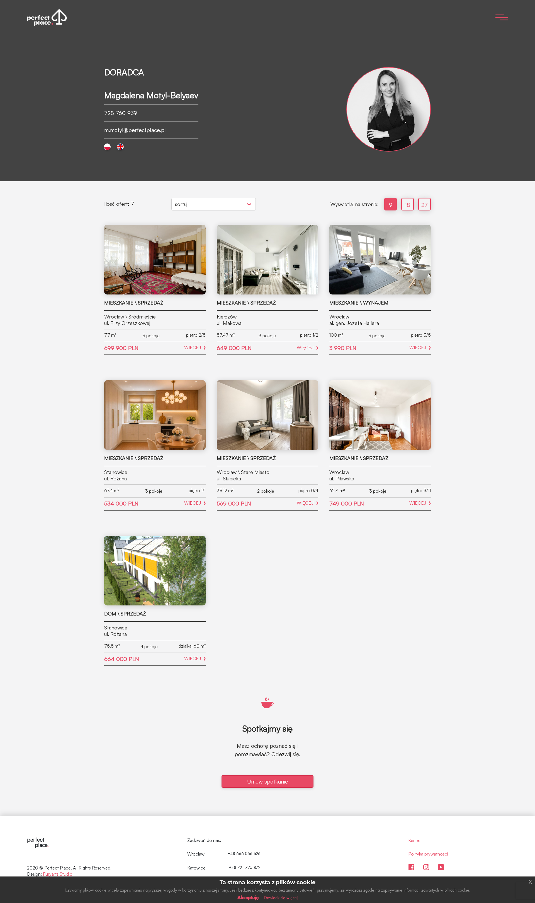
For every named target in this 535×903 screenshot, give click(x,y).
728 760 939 (120, 112)
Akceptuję (248, 897)
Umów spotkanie (267, 781)
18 (407, 204)
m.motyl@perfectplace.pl (135, 129)
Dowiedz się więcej (281, 897)
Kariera (415, 840)
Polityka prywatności (428, 854)
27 (424, 204)
